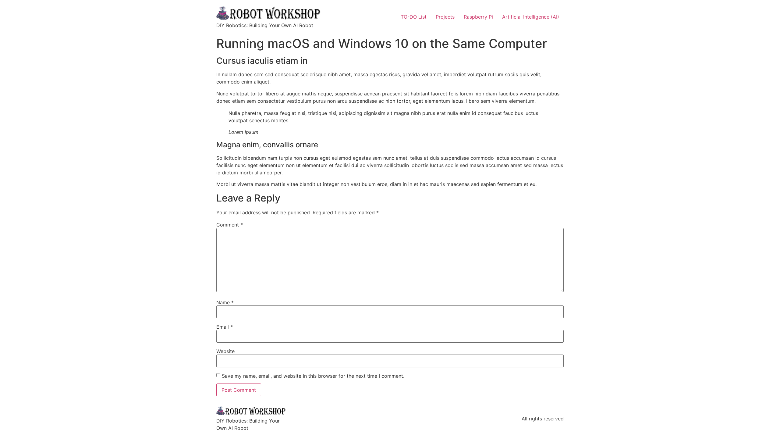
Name (225, 302)
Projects (445, 17)
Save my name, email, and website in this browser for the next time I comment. (313, 375)
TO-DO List (414, 17)
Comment (229, 224)
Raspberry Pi (478, 17)
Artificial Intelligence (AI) (530, 17)
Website (225, 351)
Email (224, 326)
